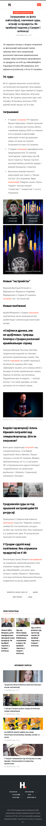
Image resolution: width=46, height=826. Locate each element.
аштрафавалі (35, 559)
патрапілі (29, 447)
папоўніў (7, 299)
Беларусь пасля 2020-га (23, 12)
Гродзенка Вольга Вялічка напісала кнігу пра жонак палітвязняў (22, 686)
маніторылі (8, 523)
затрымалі (22, 120)
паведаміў (15, 361)
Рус (39, 5)
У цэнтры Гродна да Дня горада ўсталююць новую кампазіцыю (22, 710)
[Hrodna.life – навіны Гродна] (10, 4)
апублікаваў (14, 182)
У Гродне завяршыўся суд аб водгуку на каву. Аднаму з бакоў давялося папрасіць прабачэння (22, 761)
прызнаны (34, 312)
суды (30, 597)
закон (35, 592)
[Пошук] (32, 5)
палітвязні (17, 597)
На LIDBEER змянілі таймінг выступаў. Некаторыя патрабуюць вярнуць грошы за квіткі (22, 734)
